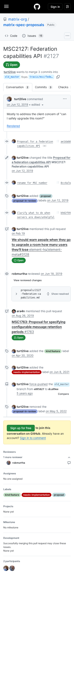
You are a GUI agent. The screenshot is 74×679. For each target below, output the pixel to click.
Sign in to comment (33, 438)
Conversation (19, 87)
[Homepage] (37, 6)
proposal (46, 195)
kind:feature (53, 351)
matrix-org (17, 19)
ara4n (21, 311)
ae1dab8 (66, 141)
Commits (45, 87)
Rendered (13, 126)
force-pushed (38, 384)
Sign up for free (20, 428)
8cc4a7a (66, 182)
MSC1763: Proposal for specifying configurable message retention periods (38, 327)
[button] (37, 104)
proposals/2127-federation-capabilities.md (31, 294)
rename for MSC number (32, 182)
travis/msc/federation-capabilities (42, 76)
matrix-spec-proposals (23, 25)
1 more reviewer (12, 457)
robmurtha (19, 273)
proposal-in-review (24, 200)
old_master (12, 76)
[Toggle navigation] (6, 6)
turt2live (10, 72)
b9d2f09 (66, 212)
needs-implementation (26, 372)
